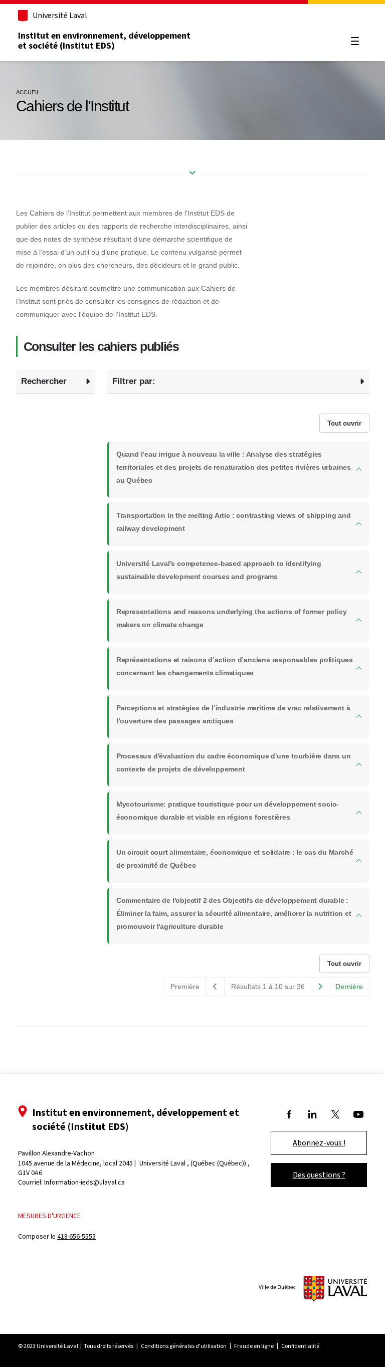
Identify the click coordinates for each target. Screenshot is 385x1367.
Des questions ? (319, 1174)
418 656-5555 (76, 1236)
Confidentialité (300, 1346)
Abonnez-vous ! (319, 1142)
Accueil (28, 92)
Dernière (349, 987)
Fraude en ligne (254, 1346)
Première (185, 987)
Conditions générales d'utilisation (184, 1346)
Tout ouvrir (344, 423)
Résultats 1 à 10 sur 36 (268, 987)
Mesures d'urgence (49, 1216)
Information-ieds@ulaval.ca (84, 1182)
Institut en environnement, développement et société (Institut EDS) (104, 41)
